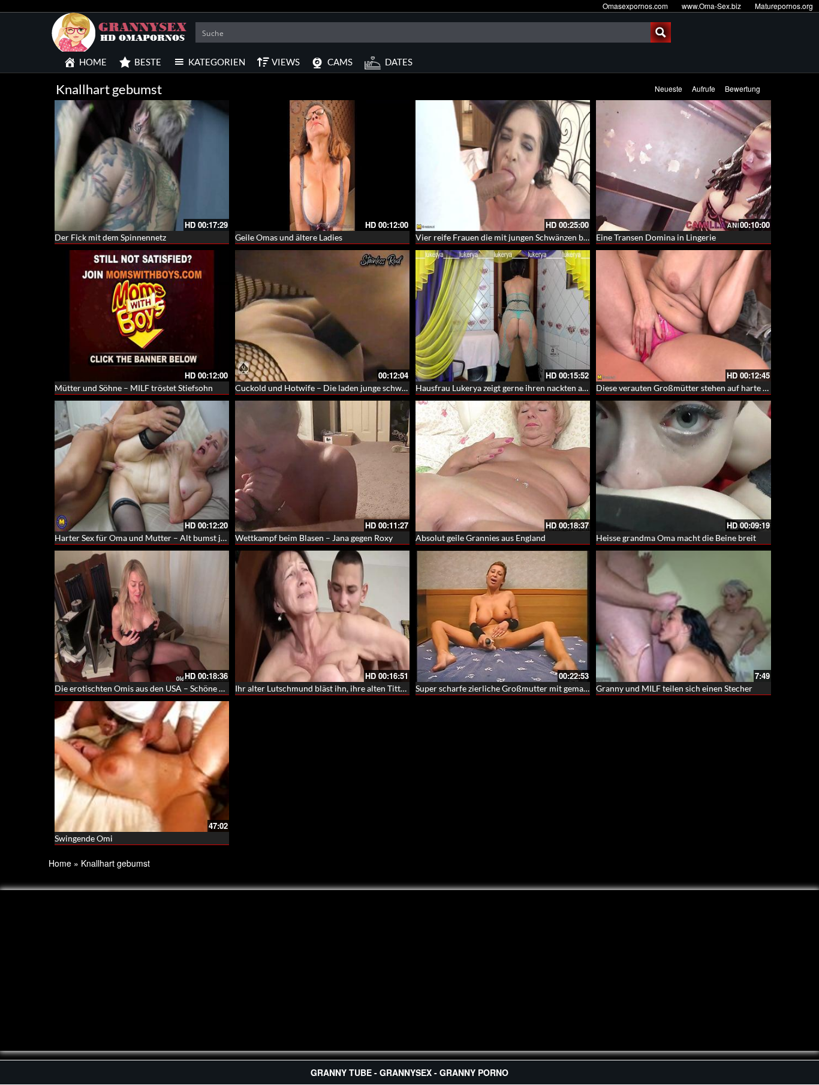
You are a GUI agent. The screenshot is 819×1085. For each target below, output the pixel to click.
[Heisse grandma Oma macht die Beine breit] (683, 466)
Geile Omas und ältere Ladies (288, 237)
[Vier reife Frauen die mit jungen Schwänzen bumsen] (502, 165)
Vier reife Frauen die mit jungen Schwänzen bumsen (511, 237)
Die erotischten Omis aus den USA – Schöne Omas (147, 688)
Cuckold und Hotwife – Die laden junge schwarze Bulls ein (343, 388)
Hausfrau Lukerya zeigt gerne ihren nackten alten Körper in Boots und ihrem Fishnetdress (581, 388)
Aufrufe (703, 88)
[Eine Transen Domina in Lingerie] (683, 165)
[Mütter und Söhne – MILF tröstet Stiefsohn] (142, 315)
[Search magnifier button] (661, 32)
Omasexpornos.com (635, 5)
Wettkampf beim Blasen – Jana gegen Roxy (314, 538)
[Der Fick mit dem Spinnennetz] (142, 165)
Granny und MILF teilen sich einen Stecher (674, 688)
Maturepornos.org (784, 5)
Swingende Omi (84, 838)
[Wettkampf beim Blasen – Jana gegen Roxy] (322, 466)
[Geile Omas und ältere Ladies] (322, 165)
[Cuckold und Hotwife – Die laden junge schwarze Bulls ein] (322, 315)
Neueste (668, 88)
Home (60, 863)
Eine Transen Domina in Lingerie (656, 237)
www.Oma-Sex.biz (711, 5)
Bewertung (742, 88)
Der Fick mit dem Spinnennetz (110, 237)
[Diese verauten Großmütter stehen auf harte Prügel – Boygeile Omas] (683, 315)
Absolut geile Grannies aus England (480, 538)
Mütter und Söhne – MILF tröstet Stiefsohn (134, 388)
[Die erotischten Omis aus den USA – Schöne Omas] (142, 616)
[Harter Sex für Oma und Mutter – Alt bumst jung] (142, 466)
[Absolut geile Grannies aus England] (502, 466)
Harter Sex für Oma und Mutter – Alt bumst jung (144, 538)
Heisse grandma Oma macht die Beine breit (676, 538)
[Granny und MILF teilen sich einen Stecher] (683, 616)
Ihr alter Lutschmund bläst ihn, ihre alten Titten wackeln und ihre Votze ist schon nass (392, 688)
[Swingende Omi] (142, 766)
